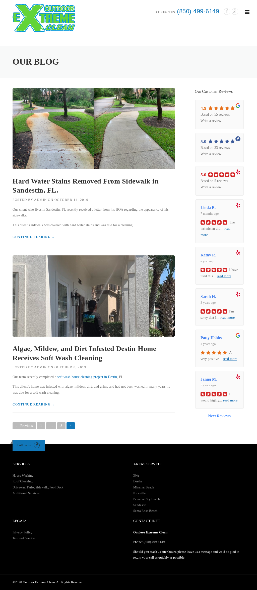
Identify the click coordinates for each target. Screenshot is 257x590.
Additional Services (26, 493)
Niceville (139, 493)
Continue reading (34, 237)
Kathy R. (208, 255)
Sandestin (140, 505)
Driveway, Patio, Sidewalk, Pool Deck (38, 487)
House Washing (23, 475)
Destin (137, 481)
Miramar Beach (143, 487)
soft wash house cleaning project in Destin (87, 377)
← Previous (24, 426)
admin (40, 200)
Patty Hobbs (211, 338)
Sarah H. (208, 296)
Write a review (211, 121)
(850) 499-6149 (198, 11)
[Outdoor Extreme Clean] (44, 17)
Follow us (24, 445)
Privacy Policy (22, 532)
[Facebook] (227, 11)
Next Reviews (219, 416)
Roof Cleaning (23, 481)
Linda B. (208, 207)
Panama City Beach (146, 499)
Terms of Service (24, 538)
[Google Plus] (235, 11)
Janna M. (209, 379)
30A (136, 475)
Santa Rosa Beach (145, 511)
